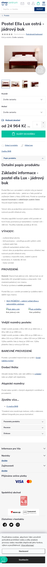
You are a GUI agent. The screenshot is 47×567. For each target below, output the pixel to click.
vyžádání (37, 374)
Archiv (4, 461)
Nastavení (23, 551)
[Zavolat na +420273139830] (28, 3)
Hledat (39, 9)
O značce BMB (12, 406)
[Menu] (43, 3)
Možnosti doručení (12, 120)
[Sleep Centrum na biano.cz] (23, 501)
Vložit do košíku (25, 134)
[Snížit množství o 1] (43, 126)
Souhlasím (23, 559)
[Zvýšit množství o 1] (43, 123)
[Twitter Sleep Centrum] (11, 525)
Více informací (27, 545)
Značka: (6, 151)
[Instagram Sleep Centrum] (18, 525)
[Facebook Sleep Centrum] (5, 525)
